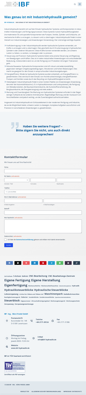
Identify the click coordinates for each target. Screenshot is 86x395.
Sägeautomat (25, 301)
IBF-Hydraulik (9, 22)
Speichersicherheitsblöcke (63, 297)
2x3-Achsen (8, 276)
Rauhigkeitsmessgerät (12, 297)
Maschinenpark (53, 293)
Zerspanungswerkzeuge (24, 304)
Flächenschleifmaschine (49, 286)
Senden (8, 245)
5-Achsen (17, 276)
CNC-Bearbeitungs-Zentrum (61, 276)
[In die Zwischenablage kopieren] (76, 263)
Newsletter (24, 391)
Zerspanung (9, 304)
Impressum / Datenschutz (72, 391)
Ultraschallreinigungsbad (40, 301)
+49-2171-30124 (42, 322)
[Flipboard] (43, 263)
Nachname (60, 184)
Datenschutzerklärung (24, 240)
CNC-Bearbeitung (38, 276)
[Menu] (80, 4)
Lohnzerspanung (11, 294)
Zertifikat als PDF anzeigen (14, 374)
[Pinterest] (26, 263)
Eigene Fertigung (17, 280)
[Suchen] (75, 4)
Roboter (24, 297)
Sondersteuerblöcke (47, 297)
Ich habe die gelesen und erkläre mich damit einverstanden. (36, 240)
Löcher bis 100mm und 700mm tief (31, 294)
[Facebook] (9, 263)
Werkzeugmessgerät (58, 301)
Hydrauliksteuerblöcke (18, 290)
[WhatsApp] (59, 263)
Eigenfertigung (15, 285)
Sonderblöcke (34, 297)
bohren (25, 276)
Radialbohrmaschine (71, 294)
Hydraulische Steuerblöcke (51, 290)
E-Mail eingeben (9, 205)
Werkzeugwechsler (73, 301)
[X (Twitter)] (17, 263)
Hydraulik (75, 286)
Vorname (33, 184)
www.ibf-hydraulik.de (20, 348)
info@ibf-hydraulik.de (47, 339)
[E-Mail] (68, 263)
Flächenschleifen (34, 286)
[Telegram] (51, 263)
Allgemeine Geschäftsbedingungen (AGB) (46, 391)
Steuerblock (12, 300)
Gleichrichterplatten (65, 286)
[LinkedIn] (34, 263)
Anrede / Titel (8, 184)
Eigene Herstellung (45, 280)
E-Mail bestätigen (49, 205)
